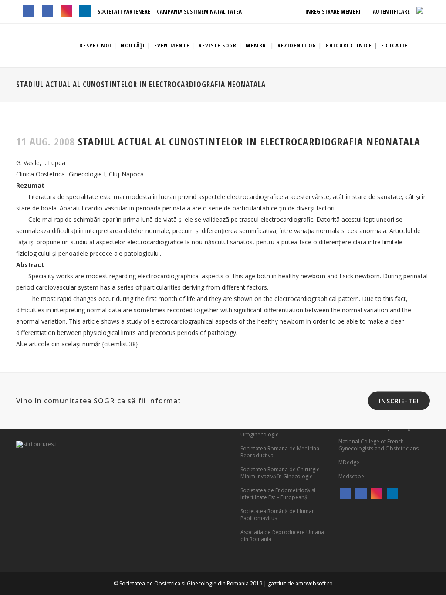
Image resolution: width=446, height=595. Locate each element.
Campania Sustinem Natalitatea (199, 11)
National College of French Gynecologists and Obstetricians (378, 445)
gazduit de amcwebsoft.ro (300, 583)
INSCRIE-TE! (399, 401)
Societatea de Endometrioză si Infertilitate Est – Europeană (277, 494)
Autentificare (391, 11)
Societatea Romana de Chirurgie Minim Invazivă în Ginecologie (280, 473)
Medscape (351, 476)
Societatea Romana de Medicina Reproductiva (279, 452)
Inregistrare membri (332, 11)
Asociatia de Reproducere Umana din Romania (282, 535)
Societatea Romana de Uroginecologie (268, 431)
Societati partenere (124, 11)
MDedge (348, 462)
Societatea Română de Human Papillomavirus (277, 514)
